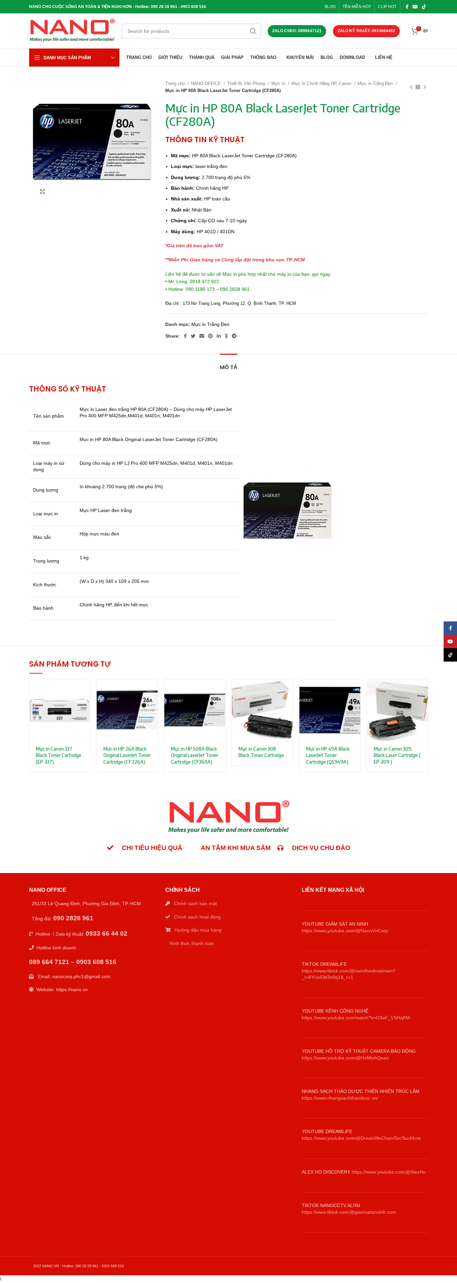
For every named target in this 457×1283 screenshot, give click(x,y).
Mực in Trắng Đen (376, 83)
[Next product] (424, 87)
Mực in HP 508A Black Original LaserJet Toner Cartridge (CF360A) (194, 755)
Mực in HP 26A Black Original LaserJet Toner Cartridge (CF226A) (127, 755)
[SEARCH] (253, 31)
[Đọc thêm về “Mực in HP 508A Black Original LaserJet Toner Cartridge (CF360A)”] (220, 690)
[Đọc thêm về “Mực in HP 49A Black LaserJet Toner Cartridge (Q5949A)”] (355, 690)
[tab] (229, 364)
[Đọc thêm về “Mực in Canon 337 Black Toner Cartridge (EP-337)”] (85, 690)
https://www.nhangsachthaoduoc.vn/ (340, 1098)
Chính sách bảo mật (195, 903)
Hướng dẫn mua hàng (198, 930)
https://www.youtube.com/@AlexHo (389, 1172)
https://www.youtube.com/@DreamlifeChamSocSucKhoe (361, 1138)
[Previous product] (411, 87)
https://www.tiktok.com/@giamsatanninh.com (349, 1212)
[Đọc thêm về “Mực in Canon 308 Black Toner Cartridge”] (287, 690)
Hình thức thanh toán (191, 943)
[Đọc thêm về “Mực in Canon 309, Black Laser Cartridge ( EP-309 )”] (423, 690)
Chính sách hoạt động (197, 917)
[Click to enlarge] (42, 191)
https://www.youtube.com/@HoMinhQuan (345, 1057)
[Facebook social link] (406, 6)
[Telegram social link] (234, 336)
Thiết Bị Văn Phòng (246, 83)
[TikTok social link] (424, 6)
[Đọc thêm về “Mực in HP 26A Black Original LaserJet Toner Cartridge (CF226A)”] (152, 690)
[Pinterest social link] (210, 336)
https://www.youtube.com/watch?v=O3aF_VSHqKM (356, 1017)
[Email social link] (201, 336)
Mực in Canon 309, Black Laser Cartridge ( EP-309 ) (397, 755)
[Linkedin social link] (219, 336)
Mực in (278, 83)
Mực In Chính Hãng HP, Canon (322, 83)
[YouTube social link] (415, 6)
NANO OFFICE (206, 83)
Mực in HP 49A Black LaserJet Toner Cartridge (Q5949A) (328, 755)
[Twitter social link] (193, 336)
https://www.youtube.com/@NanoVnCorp (345, 930)
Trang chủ (175, 83)
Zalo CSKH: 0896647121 (297, 30)
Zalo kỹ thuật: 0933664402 (366, 30)
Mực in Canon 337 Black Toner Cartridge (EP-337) (58, 755)
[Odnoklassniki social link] (226, 336)
